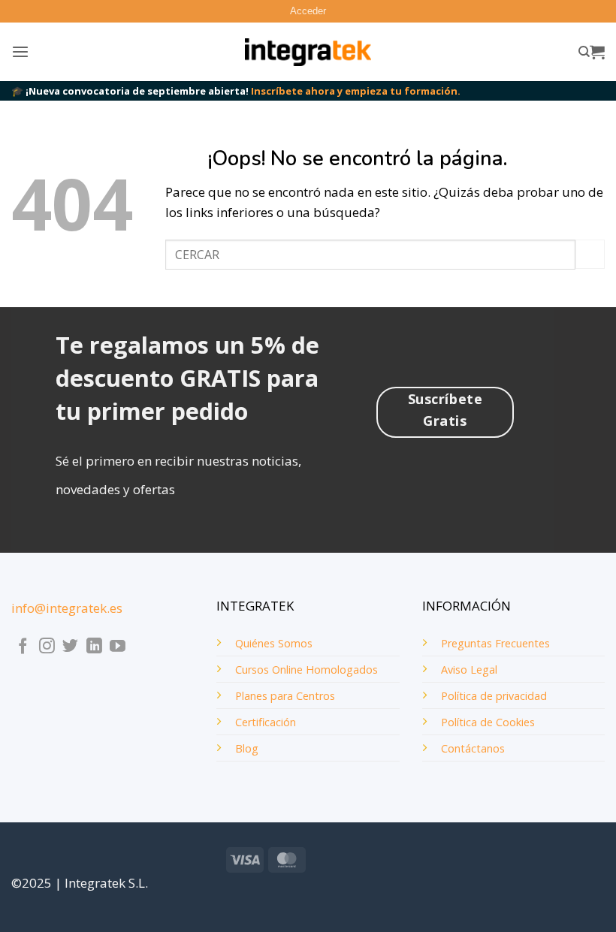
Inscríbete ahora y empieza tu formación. (355, 91)
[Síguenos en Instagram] (47, 647)
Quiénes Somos (274, 643)
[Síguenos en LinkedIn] (94, 647)
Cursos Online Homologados (306, 669)
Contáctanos (473, 748)
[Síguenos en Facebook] (23, 647)
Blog (246, 748)
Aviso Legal (469, 669)
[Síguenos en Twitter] (70, 647)
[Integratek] (308, 52)
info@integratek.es (66, 608)
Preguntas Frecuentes (495, 643)
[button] (308, 11)
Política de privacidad (494, 696)
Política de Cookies (488, 722)
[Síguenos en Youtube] (117, 647)
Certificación (265, 722)
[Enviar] (590, 254)
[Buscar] (584, 52)
